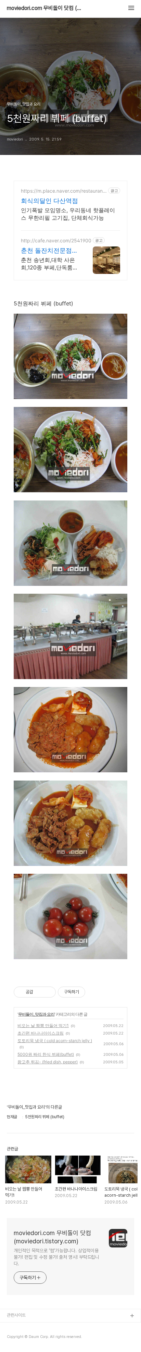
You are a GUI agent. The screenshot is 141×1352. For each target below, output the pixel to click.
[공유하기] (39, 992)
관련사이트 (16, 1315)
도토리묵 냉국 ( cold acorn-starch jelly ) (54, 1040)
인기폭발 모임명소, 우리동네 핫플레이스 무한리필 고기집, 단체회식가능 (68, 214)
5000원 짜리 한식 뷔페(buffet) (45, 1054)
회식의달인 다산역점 (49, 200)
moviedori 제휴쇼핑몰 (27, 1338)
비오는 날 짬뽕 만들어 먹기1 (43, 1025)
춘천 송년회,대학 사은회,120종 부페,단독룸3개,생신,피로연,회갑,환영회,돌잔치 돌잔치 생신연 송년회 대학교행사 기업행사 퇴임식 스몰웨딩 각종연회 (50, 263)
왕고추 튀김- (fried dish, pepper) (47, 1061)
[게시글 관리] (48, 992)
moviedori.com (22, 1327)
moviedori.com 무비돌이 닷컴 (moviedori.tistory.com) (44, 8)
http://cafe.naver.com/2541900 (56, 240)
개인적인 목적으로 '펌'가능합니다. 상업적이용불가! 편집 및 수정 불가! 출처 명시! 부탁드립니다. (56, 1257)
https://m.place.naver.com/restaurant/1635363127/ (63, 191)
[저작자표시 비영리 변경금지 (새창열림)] (94, 992)
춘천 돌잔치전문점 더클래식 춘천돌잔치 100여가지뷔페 (49, 251)
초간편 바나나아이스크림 (40, 1033)
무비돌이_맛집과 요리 (36, 1014)
